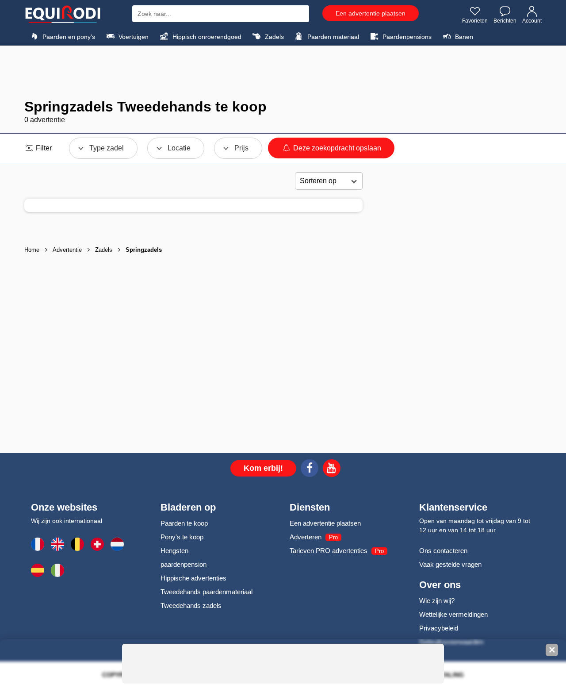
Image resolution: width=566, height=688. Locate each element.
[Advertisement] (283, 72)
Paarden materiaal (332, 36)
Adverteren (305, 537)
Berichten (504, 21)
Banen (463, 36)
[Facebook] (309, 469)
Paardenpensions (406, 36)
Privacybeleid (438, 628)
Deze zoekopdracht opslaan (336, 148)
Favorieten (475, 21)
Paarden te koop (184, 523)
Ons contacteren (443, 550)
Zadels (273, 36)
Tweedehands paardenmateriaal (206, 592)
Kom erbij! (263, 468)
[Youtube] (331, 469)
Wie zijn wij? (437, 600)
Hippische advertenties (193, 578)
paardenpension (184, 564)
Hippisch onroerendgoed (206, 36)
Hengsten (174, 550)
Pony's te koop (182, 537)
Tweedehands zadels (191, 605)
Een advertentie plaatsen (370, 13)
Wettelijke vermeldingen (453, 614)
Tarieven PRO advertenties (328, 550)
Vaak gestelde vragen (450, 564)
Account (532, 21)
